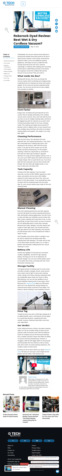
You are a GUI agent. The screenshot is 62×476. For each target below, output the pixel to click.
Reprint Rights (36, 453)
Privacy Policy (36, 448)
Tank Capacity (7, 69)
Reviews (17, 47)
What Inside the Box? (9, 61)
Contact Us (11, 450)
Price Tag (6, 78)
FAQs (9, 448)
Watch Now (24, 464)
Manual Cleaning (8, 71)
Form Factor (7, 63)
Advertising (11, 455)
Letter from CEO (37, 455)
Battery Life (7, 73)
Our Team (11, 453)
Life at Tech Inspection (14, 459)
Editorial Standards (13, 464)
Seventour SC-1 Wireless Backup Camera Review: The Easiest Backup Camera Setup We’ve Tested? (31, 418)
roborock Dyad (30, 283)
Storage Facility (8, 76)
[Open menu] (23, 4)
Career (34, 445)
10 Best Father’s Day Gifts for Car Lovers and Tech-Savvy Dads (50, 416)
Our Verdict (7, 80)
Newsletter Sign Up (13, 461)
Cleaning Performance (7, 66)
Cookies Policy (36, 450)
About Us (10, 445)
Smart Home (24, 47)
